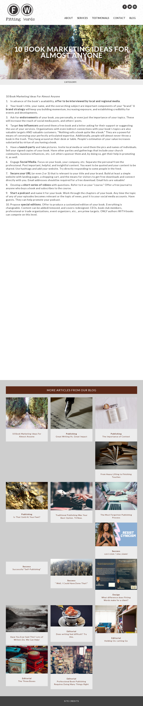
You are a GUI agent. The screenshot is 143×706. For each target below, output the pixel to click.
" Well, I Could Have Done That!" (71, 583)
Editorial (71, 631)
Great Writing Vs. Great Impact (71, 436)
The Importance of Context (116, 436)
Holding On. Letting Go (116, 641)
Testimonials (100, 18)
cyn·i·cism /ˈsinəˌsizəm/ (116, 554)
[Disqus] (71, 272)
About (68, 18)
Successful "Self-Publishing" (27, 569)
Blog (132, 18)
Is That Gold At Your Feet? (26, 517)
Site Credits (71, 701)
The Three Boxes (26, 681)
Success (116, 551)
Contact (119, 18)
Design (116, 594)
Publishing (71, 434)
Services (82, 18)
